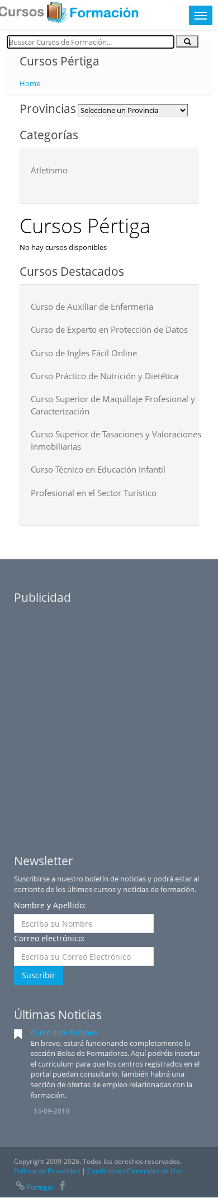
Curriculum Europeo (64, 1032)
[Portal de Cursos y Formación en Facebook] (62, 1187)
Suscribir (38, 975)
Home (30, 83)
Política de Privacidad (47, 1171)
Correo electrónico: (49, 938)
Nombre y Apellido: (50, 905)
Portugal (40, 1187)
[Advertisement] (109, 719)
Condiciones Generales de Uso (135, 1171)
